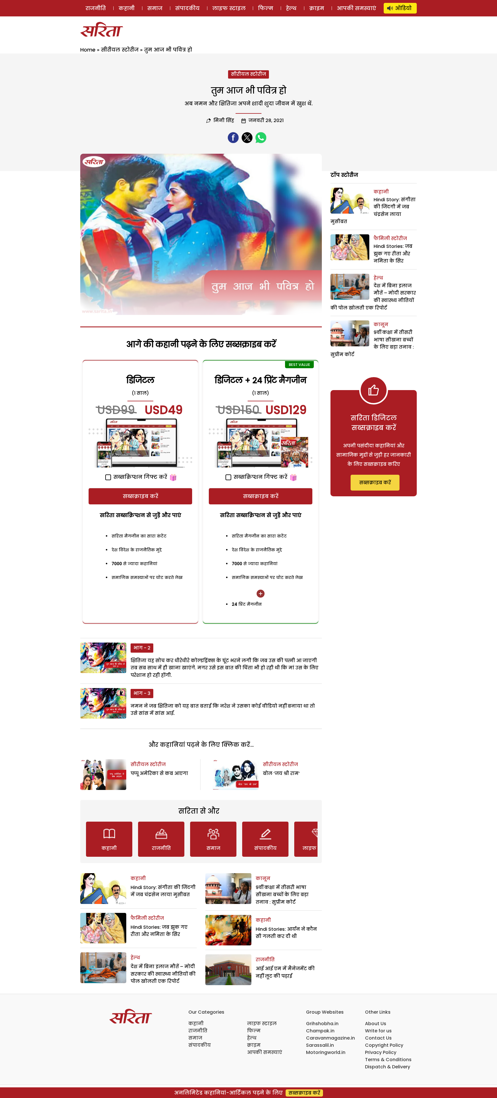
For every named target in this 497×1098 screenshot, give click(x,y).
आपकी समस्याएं (356, 8)
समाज (155, 8)
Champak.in (320, 1030)
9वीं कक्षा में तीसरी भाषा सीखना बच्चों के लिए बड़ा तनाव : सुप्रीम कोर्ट (282, 894)
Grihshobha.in (322, 1023)
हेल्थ (291, 8)
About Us (375, 1023)
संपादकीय (187, 8)
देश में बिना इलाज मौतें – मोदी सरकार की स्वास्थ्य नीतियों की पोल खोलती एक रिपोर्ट (163, 974)
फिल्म (265, 8)
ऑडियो (403, 8)
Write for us (378, 1030)
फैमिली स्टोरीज (147, 918)
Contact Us (378, 1038)
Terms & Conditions (388, 1059)
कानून (263, 878)
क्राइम (316, 8)
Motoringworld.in (325, 1052)
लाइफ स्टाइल (229, 8)
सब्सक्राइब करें (140, 496)
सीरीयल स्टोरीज (120, 49)
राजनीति (95, 8)
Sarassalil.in (320, 1045)
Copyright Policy (384, 1045)
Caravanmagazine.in (330, 1038)
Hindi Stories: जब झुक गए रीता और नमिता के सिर (393, 253)
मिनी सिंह (223, 120)
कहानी (126, 8)
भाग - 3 (141, 693)
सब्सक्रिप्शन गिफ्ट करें (139, 476)
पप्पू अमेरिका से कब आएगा (159, 773)
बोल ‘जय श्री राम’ (281, 773)
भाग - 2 (141, 648)
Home (87, 49)
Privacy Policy (380, 1052)
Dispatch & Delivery (387, 1066)
